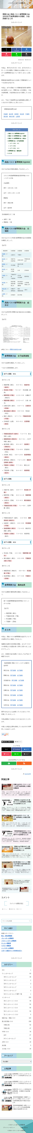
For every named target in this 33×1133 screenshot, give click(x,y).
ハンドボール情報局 (7, 948)
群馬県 (16, 114)
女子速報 (20, 670)
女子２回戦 (13, 146)
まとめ (10, 153)
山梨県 (18, 116)
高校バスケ (18, 741)
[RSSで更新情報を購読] (24, 763)
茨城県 (6, 114)
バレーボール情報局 (7, 938)
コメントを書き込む (16, 903)
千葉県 (27, 114)
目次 (14, 129)
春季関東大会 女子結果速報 (16, 141)
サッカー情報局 (6, 943)
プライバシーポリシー (9, 1127)
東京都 (6, 116)
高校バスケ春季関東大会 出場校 (17, 136)
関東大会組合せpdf (15, 349)
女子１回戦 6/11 (14, 143)
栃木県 (11, 114)
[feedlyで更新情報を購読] (8, 763)
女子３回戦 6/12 (14, 148)
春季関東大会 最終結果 (14, 150)
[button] (26, 54)
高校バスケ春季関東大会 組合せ (17, 138)
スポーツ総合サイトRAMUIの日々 (11, 950)
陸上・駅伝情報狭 (6, 936)
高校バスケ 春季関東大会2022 (16, 133)
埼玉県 (22, 114)
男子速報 (13, 670)
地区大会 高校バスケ (8, 741)
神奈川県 (11, 116)
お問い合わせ (24, 1127)
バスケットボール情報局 (8, 941)
